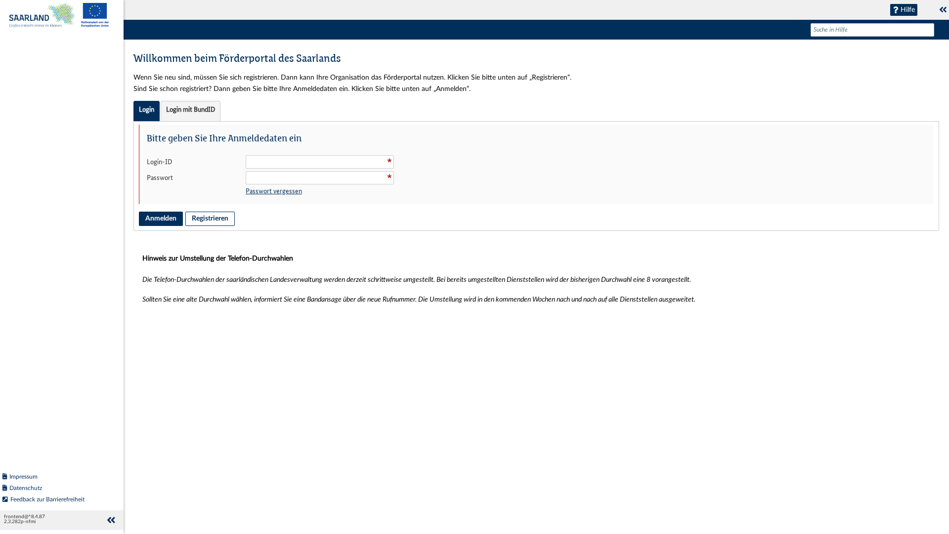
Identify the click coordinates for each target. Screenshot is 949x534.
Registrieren (210, 218)
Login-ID (159, 162)
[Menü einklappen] (111, 520)
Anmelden (160, 218)
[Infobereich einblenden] (943, 10)
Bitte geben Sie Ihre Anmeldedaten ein (224, 138)
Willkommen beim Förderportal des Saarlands (237, 59)
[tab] (146, 111)
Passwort (160, 177)
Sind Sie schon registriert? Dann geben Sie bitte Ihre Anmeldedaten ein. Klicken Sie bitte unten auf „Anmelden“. (302, 89)
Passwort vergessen (274, 191)
